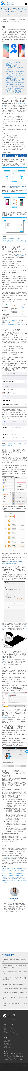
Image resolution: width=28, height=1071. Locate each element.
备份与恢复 (13, 1032)
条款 (5, 1031)
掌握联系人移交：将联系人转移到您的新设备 (13, 878)
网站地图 (6, 1032)
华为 (8, 1055)
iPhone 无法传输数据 (10, 320)
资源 (6, 19)
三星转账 (12, 1029)
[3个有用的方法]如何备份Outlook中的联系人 (13, 873)
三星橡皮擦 (13, 1031)
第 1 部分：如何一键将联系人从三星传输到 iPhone (15, 63)
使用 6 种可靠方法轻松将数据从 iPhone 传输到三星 (15, 972)
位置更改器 (6, 1041)
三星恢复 (12, 1028)
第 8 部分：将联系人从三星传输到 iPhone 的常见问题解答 (15, 91)
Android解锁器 (7, 1040)
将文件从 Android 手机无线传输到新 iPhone (15, 256)
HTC (17, 1053)
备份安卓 (6, 1046)
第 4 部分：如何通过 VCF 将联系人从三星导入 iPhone (15, 76)
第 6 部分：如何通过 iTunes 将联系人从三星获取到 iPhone (15, 83)
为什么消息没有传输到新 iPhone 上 (11, 324)
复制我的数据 (5, 718)
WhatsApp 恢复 (14, 1034)
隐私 (5, 1029)
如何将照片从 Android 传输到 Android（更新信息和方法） (14, 979)
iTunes (3, 661)
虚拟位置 (7, 1059)
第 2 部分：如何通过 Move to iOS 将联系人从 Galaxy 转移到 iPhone (14, 67)
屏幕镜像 (6, 1043)
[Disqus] (14, 934)
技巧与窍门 (16, 1059)
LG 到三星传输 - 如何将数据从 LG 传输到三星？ (15, 988)
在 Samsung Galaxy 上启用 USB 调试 (16, 186)
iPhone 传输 (19, 1058)
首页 (2, 19)
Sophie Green (10, 15)
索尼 (20, 1053)
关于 (5, 1026)
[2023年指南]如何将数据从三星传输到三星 (14, 984)
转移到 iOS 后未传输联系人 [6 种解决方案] (12, 875)
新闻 (21, 1059)
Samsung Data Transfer (8, 857)
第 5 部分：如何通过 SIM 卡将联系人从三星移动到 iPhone (15, 80)
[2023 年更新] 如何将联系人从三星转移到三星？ (14, 960)
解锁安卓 (8, 1058)
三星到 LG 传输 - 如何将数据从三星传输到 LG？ (15, 993)
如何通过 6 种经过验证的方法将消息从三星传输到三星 (15, 1004)
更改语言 (13, 1020)
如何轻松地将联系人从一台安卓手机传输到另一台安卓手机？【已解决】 (15, 966)
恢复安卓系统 (7, 1047)
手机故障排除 (18, 1055)
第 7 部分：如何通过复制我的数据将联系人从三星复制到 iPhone (15, 87)
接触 (5, 1028)
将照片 (5, 121)
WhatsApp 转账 (8, 1044)
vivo (14, 1056)
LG (9, 1053)
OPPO (10, 1056)
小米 (11, 1055)
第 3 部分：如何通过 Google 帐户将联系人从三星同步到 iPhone (15, 72)
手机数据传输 (11, 19)
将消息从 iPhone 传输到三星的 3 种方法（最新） (14, 868)
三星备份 (12, 1026)
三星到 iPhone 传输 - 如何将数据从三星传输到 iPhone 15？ (15, 998)
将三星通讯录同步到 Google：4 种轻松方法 (13, 871)
